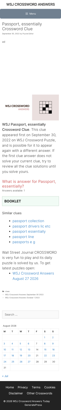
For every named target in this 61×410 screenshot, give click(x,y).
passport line (23, 237)
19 (21, 355)
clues (7, 291)
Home (10, 387)
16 (53, 349)
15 (45, 349)
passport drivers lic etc (31, 226)
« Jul (5, 376)
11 (13, 349)
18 (13, 355)
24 (5, 361)
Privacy (23, 387)
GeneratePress (33, 404)
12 (21, 349)
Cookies (49, 387)
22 (45, 355)
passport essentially (29, 231)
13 (29, 349)
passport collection (28, 221)
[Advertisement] (30, 66)
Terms (36, 387)
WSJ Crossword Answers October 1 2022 (22, 298)
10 (5, 349)
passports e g (24, 242)
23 (53, 355)
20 (29, 355)
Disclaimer (16, 393)
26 (21, 361)
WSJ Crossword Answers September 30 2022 (24, 295)
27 (29, 361)
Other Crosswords (39, 393)
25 (13, 361)
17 (5, 355)
